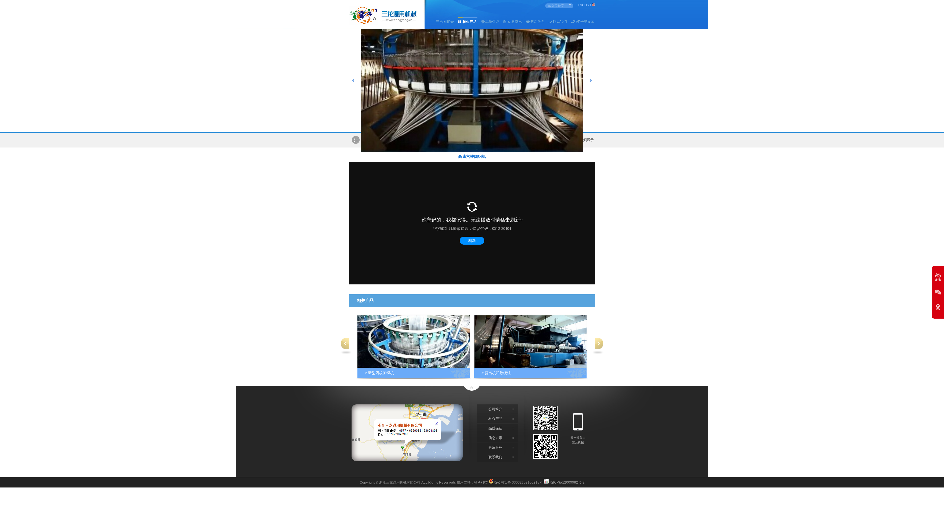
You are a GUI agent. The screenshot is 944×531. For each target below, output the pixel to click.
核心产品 (469, 22)
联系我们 (560, 22)
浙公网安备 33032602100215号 (518, 482)
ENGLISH (585, 5)
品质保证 (492, 22)
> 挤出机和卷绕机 (496, 373)
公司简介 (447, 22)
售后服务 (537, 22)
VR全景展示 (585, 22)
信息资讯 (515, 22)
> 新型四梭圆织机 (379, 373)
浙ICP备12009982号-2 (567, 482)
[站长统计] (546, 482)
